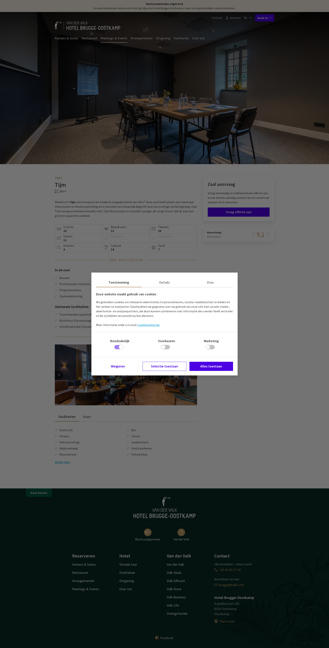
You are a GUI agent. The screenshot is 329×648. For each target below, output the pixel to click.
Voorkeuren (166, 341)
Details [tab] (164, 282)
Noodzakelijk (119, 341)
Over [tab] (210, 282)
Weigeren (118, 366)
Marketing (211, 341)
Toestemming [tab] (119, 282)
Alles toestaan (211, 366)
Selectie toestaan (164, 366)
